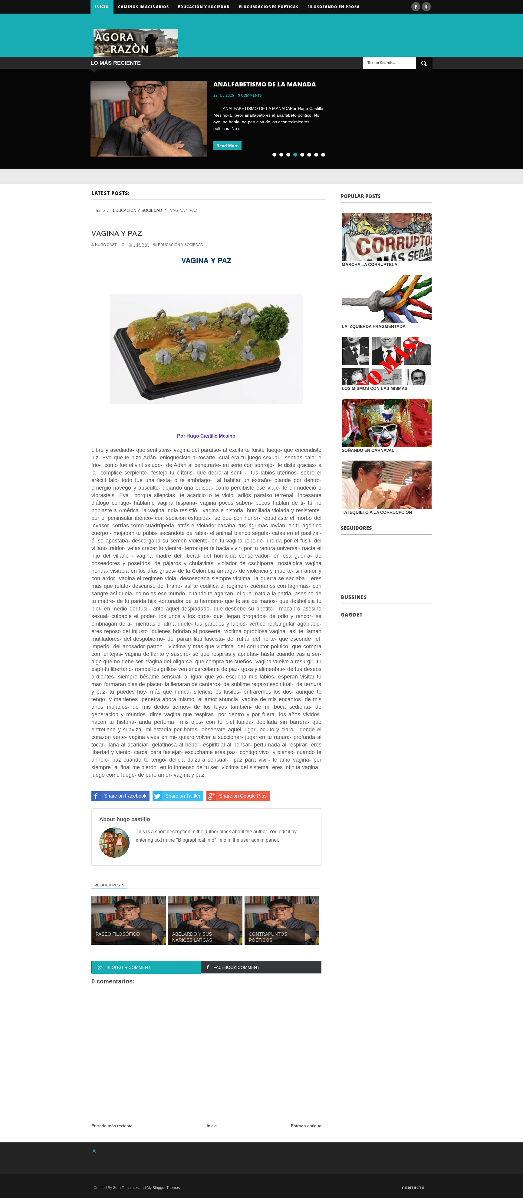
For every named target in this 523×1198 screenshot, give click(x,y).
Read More (227, 145)
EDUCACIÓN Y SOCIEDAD (180, 245)
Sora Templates (126, 1188)
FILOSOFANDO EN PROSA (334, 6)
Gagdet (352, 614)
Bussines (354, 597)
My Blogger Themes (163, 1188)
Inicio (102, 6)
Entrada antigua (306, 1125)
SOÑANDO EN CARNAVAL (368, 450)
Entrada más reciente (112, 1125)
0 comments (250, 95)
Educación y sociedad (204, 6)
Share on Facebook (125, 795)
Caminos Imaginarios (143, 6)
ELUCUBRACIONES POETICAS (268, 6)
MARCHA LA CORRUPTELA (369, 264)
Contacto (413, 1187)
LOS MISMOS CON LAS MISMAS (374, 388)
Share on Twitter (182, 795)
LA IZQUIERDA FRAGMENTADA (374, 326)
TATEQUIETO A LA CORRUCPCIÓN (377, 512)
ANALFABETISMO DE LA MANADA (264, 84)
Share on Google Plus (243, 795)
